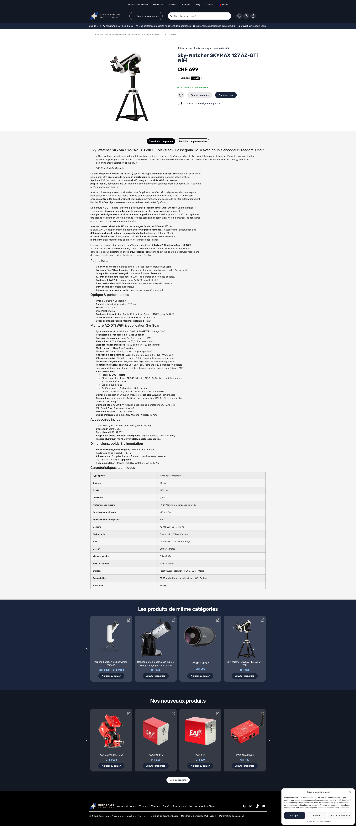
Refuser (317, 815)
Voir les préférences (340, 815)
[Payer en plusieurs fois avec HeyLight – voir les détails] (201, 78)
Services (172, 4)
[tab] (161, 141)
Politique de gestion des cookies (318, 821)
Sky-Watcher (221, 48)
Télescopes (108, 34)
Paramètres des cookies (231, 816)
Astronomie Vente (126, 806)
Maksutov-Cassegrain (127, 34)
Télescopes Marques (149, 806)
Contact (209, 4)
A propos (186, 4)
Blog (198, 4)
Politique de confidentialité (164, 816)
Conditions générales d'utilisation (198, 816)
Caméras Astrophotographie (177, 806)
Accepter (294, 815)
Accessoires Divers (205, 806)
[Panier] (253, 16)
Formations (158, 4)
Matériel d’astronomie (138, 4)
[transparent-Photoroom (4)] (129, 85)
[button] (350, 792)
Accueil (98, 34)
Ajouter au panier (200, 95)
